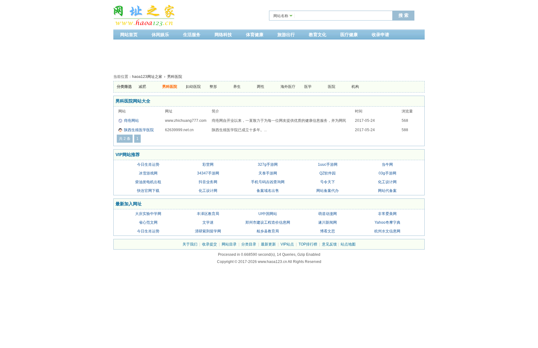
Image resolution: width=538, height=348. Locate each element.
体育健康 (254, 34)
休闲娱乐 (160, 34)
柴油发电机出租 (148, 182)
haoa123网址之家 (147, 76)
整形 (213, 86)
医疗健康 (349, 34)
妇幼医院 (193, 86)
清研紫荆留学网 (208, 231)
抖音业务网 (208, 182)
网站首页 (129, 34)
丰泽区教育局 (208, 214)
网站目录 (229, 244)
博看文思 (327, 231)
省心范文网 (148, 222)
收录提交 (209, 244)
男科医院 (174, 76)
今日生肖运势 (148, 164)
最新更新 (268, 244)
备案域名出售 (268, 190)
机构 (355, 86)
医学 (308, 86)
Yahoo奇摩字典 (387, 222)
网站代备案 (387, 190)
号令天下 (327, 182)
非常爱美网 (387, 214)
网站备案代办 (327, 190)
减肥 (142, 86)
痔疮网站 (131, 120)
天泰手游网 (267, 173)
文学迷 (208, 222)
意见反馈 (329, 244)
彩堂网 (208, 164)
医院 (331, 86)
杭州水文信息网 (387, 231)
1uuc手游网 (327, 164)
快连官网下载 (148, 190)
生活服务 (192, 34)
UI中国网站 (267, 214)
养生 (237, 86)
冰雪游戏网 (148, 173)
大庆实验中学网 (148, 214)
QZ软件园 (327, 173)
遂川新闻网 (327, 222)
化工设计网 (387, 182)
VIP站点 (287, 244)
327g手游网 (268, 164)
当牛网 (387, 164)
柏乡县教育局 (268, 231)
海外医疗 (288, 86)
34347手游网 (208, 173)
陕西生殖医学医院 (139, 130)
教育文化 (317, 34)
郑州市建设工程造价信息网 (267, 222)
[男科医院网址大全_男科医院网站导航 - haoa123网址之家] (144, 16)
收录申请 (380, 34)
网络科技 (223, 34)
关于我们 (189, 244)
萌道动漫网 (327, 214)
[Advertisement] (269, 55)
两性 (260, 86)
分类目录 (248, 244)
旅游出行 (286, 34)
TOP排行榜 (308, 244)
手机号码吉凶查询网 (268, 182)
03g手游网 (387, 173)
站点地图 (348, 244)
